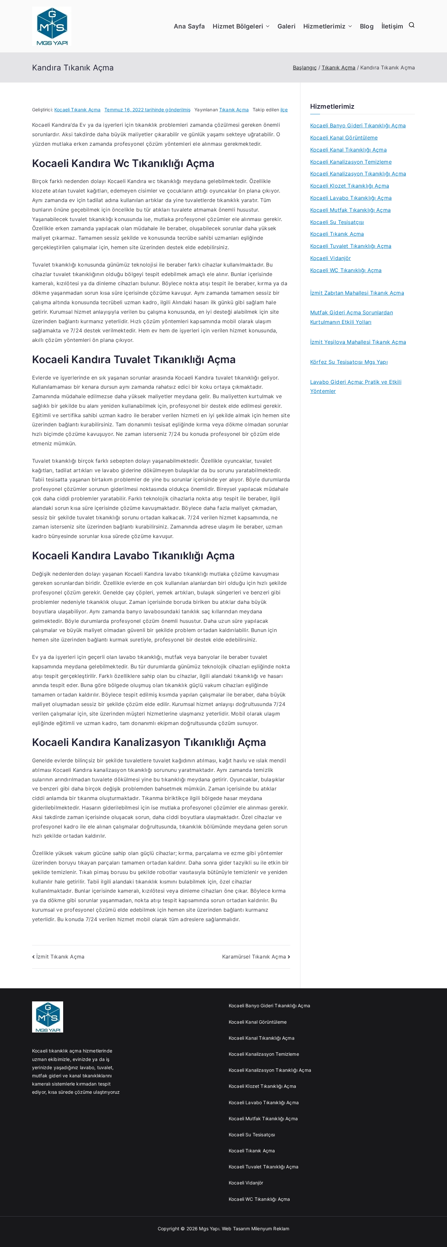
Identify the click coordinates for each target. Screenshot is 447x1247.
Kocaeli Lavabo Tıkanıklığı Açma (351, 198)
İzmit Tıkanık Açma (60, 956)
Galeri (286, 26)
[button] (266, 26)
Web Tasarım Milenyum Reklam (256, 1228)
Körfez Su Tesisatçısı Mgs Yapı (349, 362)
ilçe (284, 109)
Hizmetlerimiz (324, 26)
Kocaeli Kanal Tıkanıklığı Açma (348, 149)
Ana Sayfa (189, 26)
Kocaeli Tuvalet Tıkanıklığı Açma (350, 246)
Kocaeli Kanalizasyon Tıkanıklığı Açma (358, 173)
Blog (367, 26)
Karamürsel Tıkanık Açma (254, 956)
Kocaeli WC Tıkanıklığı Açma (346, 270)
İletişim (392, 26)
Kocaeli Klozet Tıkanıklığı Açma (349, 185)
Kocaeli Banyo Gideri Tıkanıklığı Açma (358, 125)
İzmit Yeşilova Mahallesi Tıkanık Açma (358, 342)
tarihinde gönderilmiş (147, 109)
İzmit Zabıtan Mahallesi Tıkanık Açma (357, 292)
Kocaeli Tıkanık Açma (77, 109)
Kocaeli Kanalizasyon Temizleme (351, 161)
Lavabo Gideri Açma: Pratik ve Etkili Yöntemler (356, 387)
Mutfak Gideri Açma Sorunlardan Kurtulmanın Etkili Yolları (351, 317)
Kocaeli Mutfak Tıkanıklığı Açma (350, 210)
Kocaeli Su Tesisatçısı (337, 222)
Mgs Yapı (209, 1228)
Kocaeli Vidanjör (330, 258)
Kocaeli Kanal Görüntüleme (344, 137)
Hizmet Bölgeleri (238, 26)
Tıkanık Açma (234, 109)
